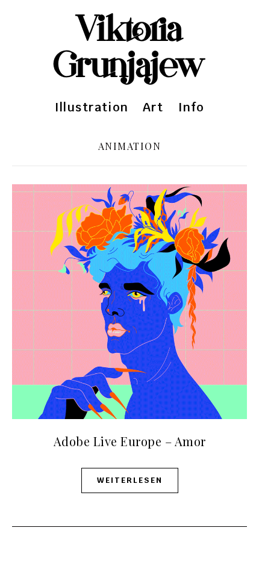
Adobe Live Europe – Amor (130, 441)
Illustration (91, 107)
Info (191, 107)
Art (153, 107)
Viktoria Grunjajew (129, 48)
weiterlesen (130, 480)
